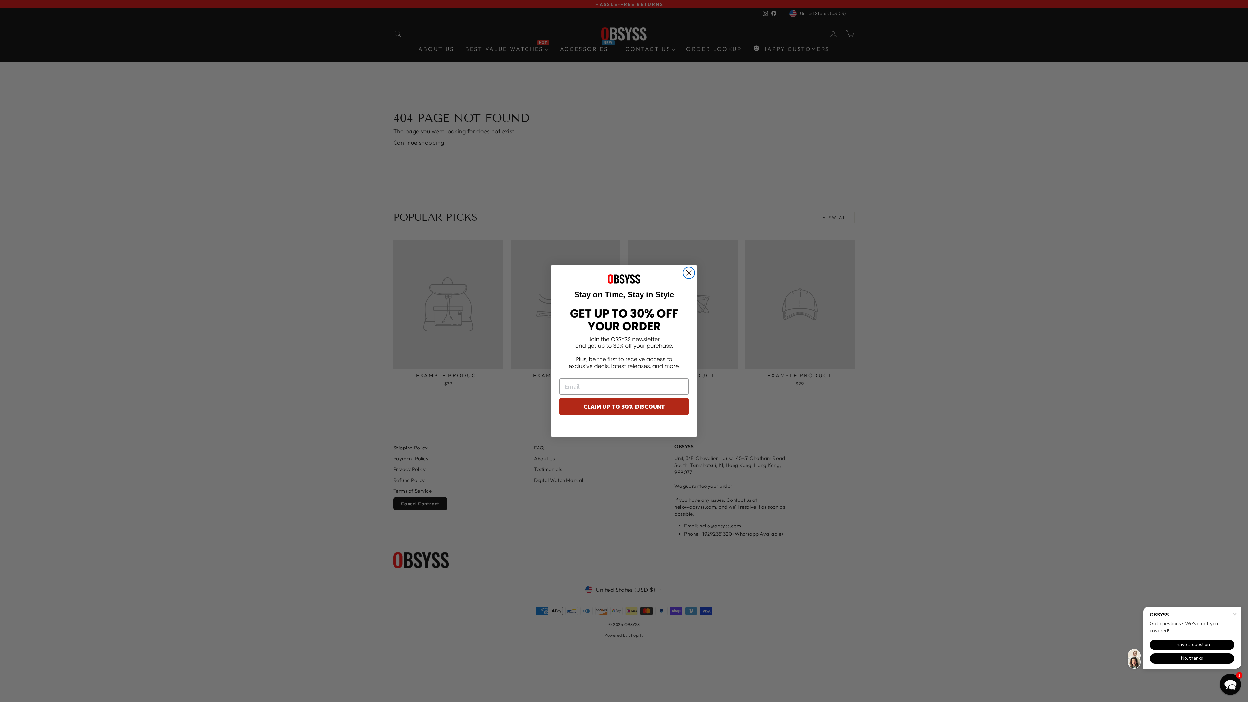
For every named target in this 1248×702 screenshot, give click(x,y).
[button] (1230, 684)
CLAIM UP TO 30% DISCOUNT (624, 406)
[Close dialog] (689, 273)
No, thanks (624, 428)
